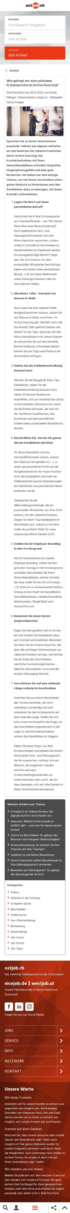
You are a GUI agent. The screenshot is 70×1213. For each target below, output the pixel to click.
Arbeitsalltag (19, 931)
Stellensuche (18, 914)
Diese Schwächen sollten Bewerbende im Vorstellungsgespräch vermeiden (36, 862)
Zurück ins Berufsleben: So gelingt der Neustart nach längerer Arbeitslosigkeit (35, 837)
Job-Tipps (17, 948)
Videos (15, 892)
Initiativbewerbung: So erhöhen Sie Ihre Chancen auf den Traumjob (35, 847)
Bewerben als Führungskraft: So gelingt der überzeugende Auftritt (35, 872)
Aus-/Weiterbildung (23, 920)
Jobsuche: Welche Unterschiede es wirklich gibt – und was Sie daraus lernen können (36, 825)
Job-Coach (17, 937)
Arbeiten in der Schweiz (25, 898)
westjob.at (43, 987)
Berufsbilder (18, 909)
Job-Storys (17, 943)
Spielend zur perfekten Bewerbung (32, 854)
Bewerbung (18, 926)
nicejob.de (16, 987)
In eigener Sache (21, 903)
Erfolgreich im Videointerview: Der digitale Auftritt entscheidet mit (32, 813)
